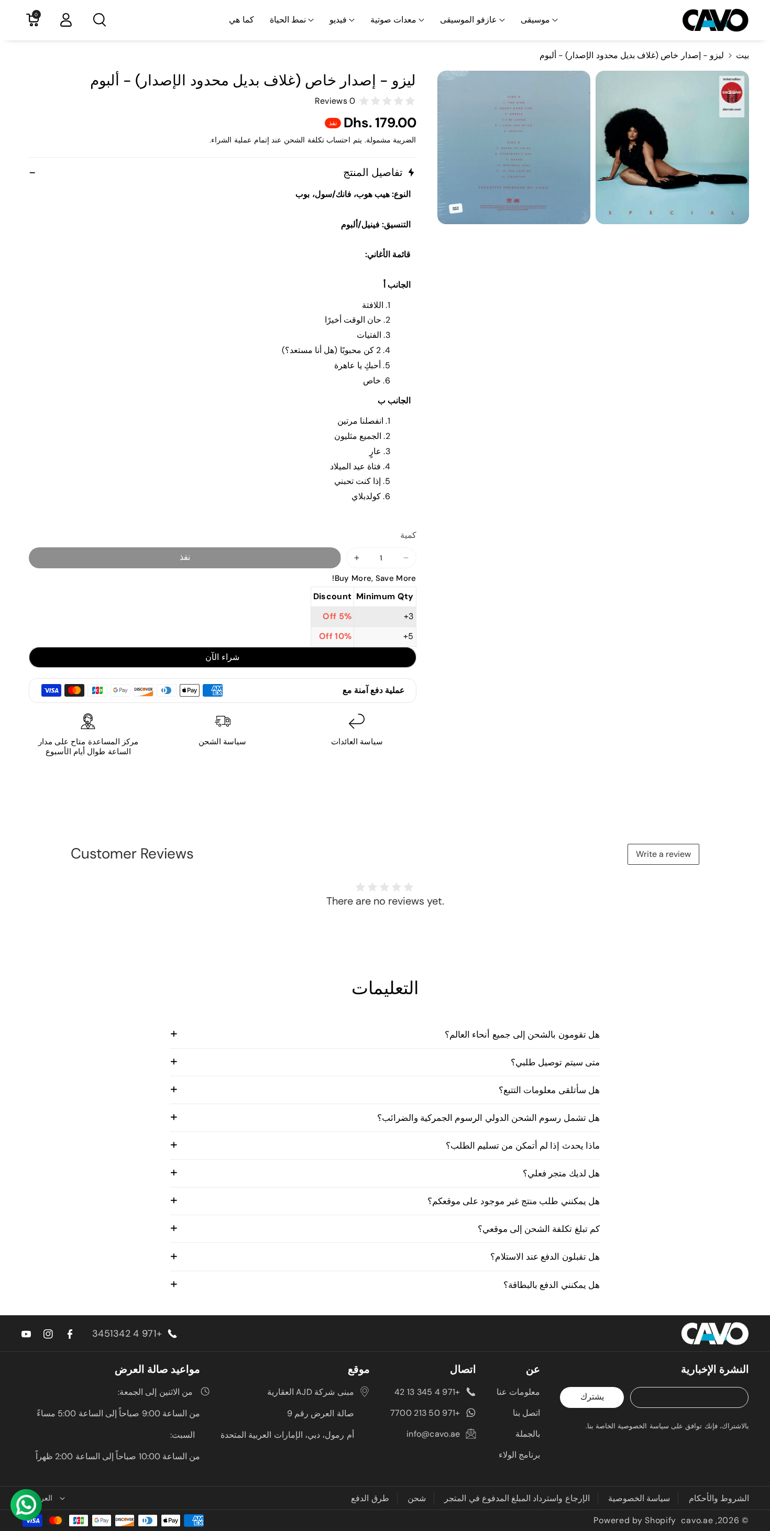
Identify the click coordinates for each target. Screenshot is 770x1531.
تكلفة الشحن (304, 140)
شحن (417, 1498)
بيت (742, 55)
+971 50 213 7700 (425, 1412)
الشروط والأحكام (719, 1498)
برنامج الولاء (519, 1454)
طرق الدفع (370, 1498)
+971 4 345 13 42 (427, 1391)
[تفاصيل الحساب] (66, 19)
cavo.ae (697, 1520)
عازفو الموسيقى (468, 19)
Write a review (663, 854)
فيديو (338, 19)
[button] (539, 20)
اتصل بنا (526, 1412)
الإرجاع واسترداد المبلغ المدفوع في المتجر (517, 1498)
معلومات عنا (518, 1391)
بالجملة (527, 1433)
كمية (408, 535)
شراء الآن (222, 657)
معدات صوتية (393, 19)
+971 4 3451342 (127, 1333)
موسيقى (535, 19)
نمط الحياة (288, 19)
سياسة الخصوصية (639, 1498)
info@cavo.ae (433, 1433)
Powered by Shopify (634, 1520)
